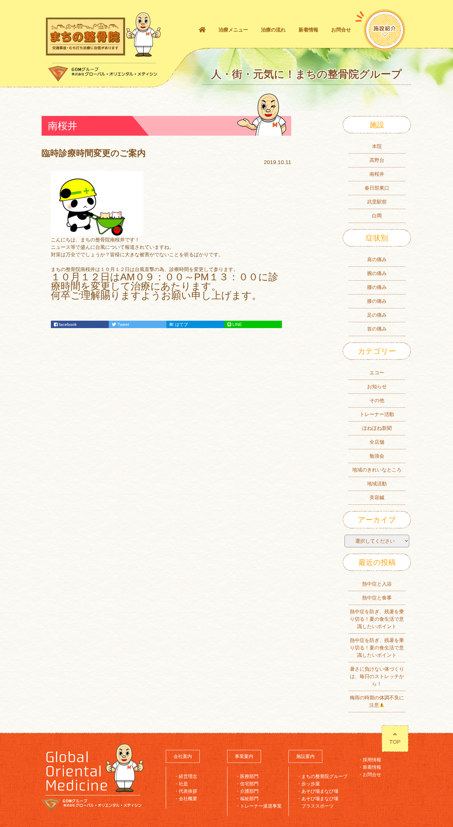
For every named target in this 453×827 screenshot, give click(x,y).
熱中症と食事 (377, 597)
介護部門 (249, 791)
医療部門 (249, 776)
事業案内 (244, 756)
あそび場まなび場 (319, 791)
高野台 (376, 160)
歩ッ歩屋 (310, 783)
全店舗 (376, 442)
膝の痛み (377, 301)
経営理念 (188, 776)
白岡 (377, 215)
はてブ (181, 324)
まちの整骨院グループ (324, 776)
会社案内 (182, 756)
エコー (376, 372)
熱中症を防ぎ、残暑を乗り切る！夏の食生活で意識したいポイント (377, 619)
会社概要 (188, 798)
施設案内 (305, 756)
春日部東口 (377, 188)
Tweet (122, 324)
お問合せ (341, 29)
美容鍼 (376, 497)
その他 (376, 400)
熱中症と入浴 (377, 583)
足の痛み (377, 315)
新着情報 (308, 29)
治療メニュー (233, 29)
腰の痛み (377, 287)
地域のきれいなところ (377, 469)
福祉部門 (249, 798)
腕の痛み (377, 273)
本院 (377, 146)
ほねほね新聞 (377, 428)
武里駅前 (377, 201)
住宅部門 (249, 783)
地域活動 (377, 483)
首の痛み (377, 328)
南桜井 (376, 174)
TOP (395, 742)
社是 (183, 783)
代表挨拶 (188, 791)
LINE (236, 324)
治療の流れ (273, 29)
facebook (67, 324)
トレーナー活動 (377, 414)
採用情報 (372, 759)
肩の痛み (377, 259)
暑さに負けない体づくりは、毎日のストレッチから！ (377, 676)
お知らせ (377, 386)
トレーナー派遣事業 (261, 805)
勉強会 (376, 456)
